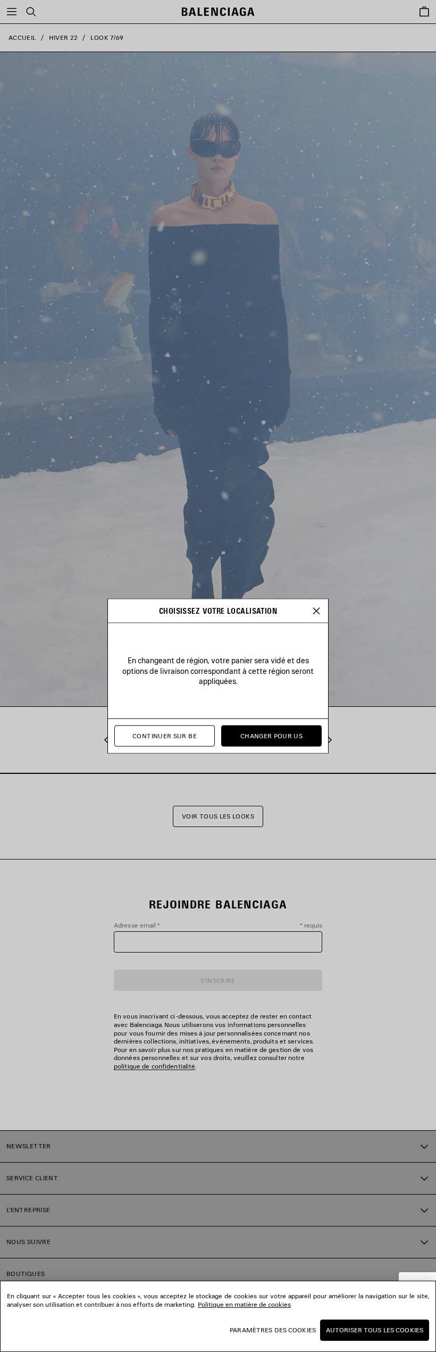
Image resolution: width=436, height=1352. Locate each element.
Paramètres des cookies (273, 1330)
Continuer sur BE (164, 736)
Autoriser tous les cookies (374, 1330)
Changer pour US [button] (271, 736)
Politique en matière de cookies (244, 1304)
